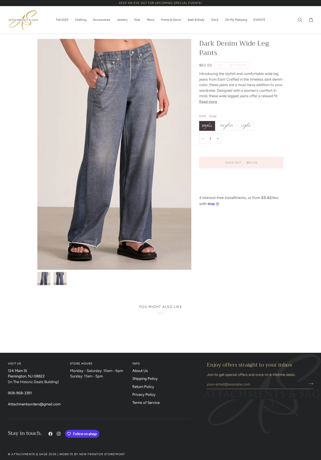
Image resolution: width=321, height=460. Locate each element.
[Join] (309, 383)
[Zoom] (114, 154)
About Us (140, 370)
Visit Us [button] (14, 363)
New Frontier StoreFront (102, 454)
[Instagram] (59, 434)
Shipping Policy (145, 378)
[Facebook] (50, 434)
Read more (208, 101)
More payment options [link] (217, 190)
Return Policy (143, 386)
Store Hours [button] (81, 363)
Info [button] (136, 363)
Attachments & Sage (29, 454)
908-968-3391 (20, 393)
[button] (62, 20)
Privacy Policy (143, 394)
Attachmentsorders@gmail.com (34, 404)
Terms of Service (146, 402)
